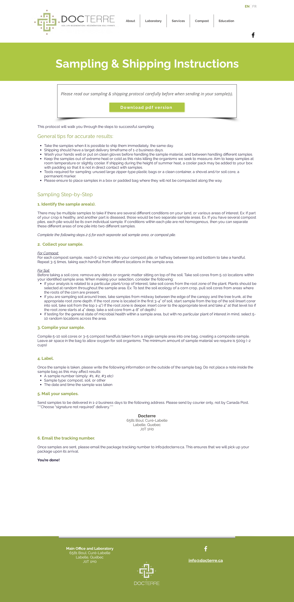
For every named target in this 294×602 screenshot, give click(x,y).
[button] (130, 20)
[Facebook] (253, 35)
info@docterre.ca (169, 447)
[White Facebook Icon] (205, 548)
